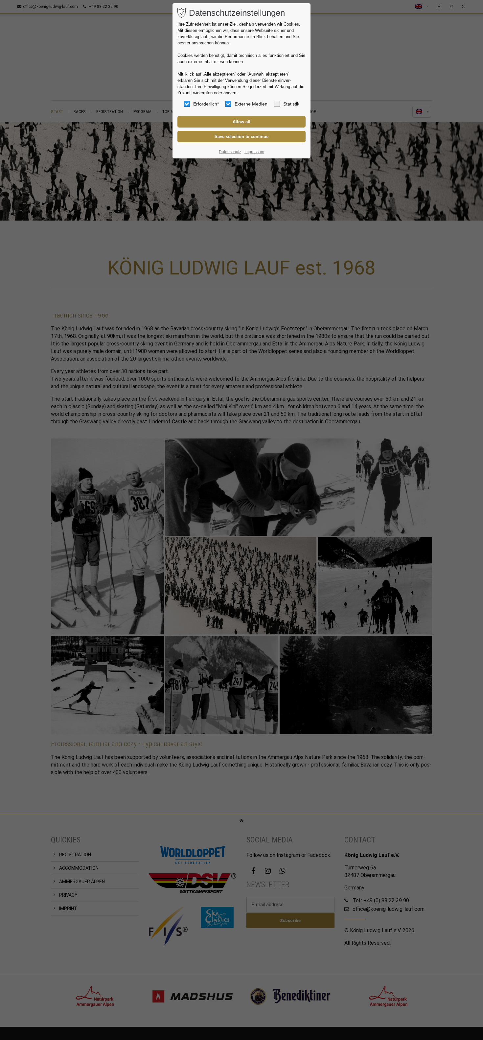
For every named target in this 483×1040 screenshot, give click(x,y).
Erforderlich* (206, 103)
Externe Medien (251, 103)
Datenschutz (230, 152)
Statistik (291, 103)
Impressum (254, 152)
